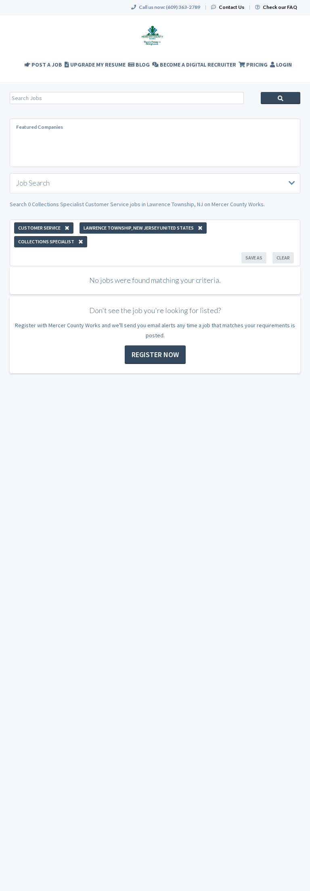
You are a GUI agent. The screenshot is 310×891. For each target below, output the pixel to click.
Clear (283, 258)
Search (280, 98)
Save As (253, 258)
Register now (155, 354)
